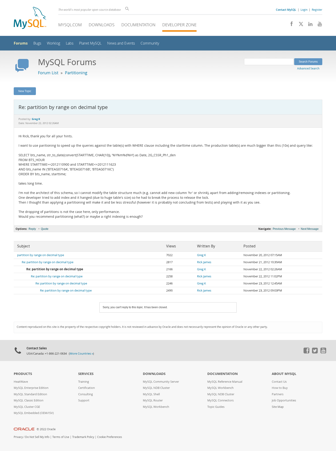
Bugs (37, 43)
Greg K (201, 255)
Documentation (138, 24)
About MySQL (284, 373)
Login (304, 9)
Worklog (53, 43)
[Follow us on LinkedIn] (308, 25)
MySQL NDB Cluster (156, 388)
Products (23, 373)
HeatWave (21, 382)
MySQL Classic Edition (28, 400)
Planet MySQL (90, 43)
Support (83, 400)
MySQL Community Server (161, 382)
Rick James (204, 262)
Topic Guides (215, 407)
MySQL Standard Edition (30, 394)
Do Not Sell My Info (37, 437)
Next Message (310, 229)
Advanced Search (308, 68)
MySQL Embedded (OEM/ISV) (34, 413)
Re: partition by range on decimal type (47, 262)
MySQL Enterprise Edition (31, 388)
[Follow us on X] (299, 25)
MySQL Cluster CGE (27, 407)
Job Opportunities (284, 400)
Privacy (18, 437)
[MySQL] (29, 18)
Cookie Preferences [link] (109, 437)
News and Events (121, 43)
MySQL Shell (151, 394)
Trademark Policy (83, 437)
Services (85, 373)
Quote (44, 229)
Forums (21, 43)
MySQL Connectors (220, 400)
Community (150, 43)
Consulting (85, 394)
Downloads (102, 24)
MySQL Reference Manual (224, 382)
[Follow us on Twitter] (314, 352)
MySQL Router (153, 400)
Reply (32, 229)
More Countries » (81, 353)
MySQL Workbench (156, 407)
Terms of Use (60, 437)
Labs (69, 43)
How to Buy (280, 388)
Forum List (48, 72)
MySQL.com (70, 24)
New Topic (24, 91)
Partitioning (76, 72)
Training (83, 382)
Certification (86, 388)
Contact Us (279, 382)
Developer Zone (179, 24)
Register (317, 9)
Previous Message (284, 229)
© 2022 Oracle (46, 429)
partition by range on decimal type (40, 255)
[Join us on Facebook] (290, 25)
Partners (277, 394)
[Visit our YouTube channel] (318, 25)
